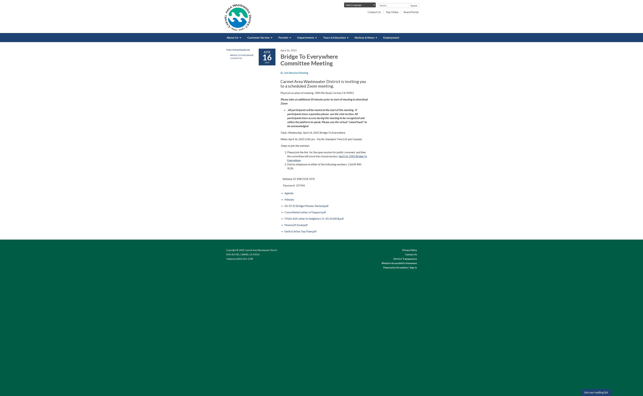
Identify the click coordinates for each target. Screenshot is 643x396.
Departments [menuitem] (305, 37)
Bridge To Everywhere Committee (242, 57)
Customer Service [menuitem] (258, 37)
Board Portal (411, 12)
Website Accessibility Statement (399, 263)
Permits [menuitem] (283, 37)
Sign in (413, 267)
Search (414, 5)
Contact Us (374, 12)
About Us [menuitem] (232, 37)
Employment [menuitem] (391, 37)
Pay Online (392, 12)
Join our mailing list (596, 392)
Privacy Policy (409, 250)
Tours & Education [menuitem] (334, 37)
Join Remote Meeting (296, 72)
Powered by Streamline (395, 267)
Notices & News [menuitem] (364, 37)
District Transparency (405, 259)
